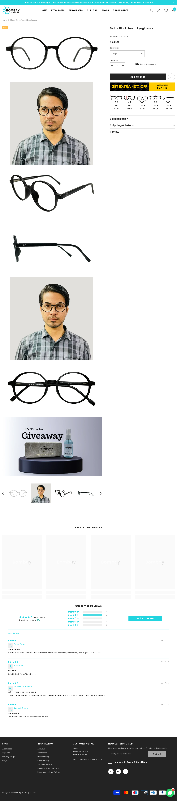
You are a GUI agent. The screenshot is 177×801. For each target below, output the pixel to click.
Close (174, 2)
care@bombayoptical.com (90, 759)
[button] (73, 615)
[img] (13, 640)
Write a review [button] (145, 618)
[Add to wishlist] (171, 77)
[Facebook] (111, 771)
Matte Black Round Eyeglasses (131, 28)
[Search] (151, 10)
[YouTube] (125, 771)
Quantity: (114, 60)
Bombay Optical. (29, 792)
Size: (114, 48)
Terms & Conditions (137, 762)
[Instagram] (118, 771)
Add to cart (137, 77)
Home (4, 20)
